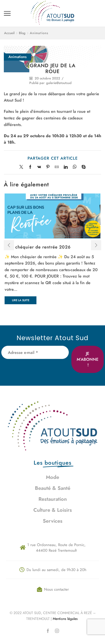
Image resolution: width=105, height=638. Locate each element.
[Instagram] (57, 631)
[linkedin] (65, 167)
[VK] (39, 167)
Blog (22, 33)
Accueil (9, 33)
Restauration (52, 499)
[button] (9, 245)
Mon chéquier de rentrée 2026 (38, 247)
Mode (52, 477)
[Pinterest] (48, 167)
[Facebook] (30, 167)
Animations (39, 33)
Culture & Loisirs (52, 510)
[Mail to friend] (56, 167)
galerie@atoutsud (59, 83)
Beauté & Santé (52, 488)
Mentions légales (66, 618)
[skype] (82, 167)
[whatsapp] (74, 167)
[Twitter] (22, 167)
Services (52, 521)
